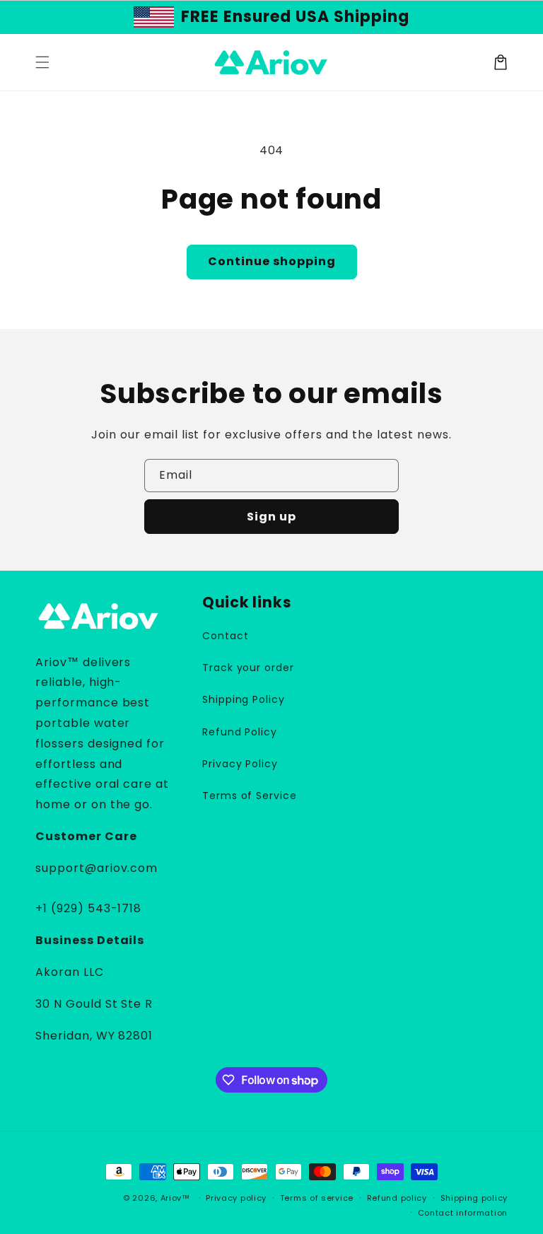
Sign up (271, 516)
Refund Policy (239, 732)
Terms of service (317, 1198)
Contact (225, 636)
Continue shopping (272, 261)
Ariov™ (175, 1198)
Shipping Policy (243, 699)
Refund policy (397, 1198)
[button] (42, 62)
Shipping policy (474, 1198)
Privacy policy (236, 1198)
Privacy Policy (240, 764)
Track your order (248, 667)
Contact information (463, 1212)
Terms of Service (249, 795)
